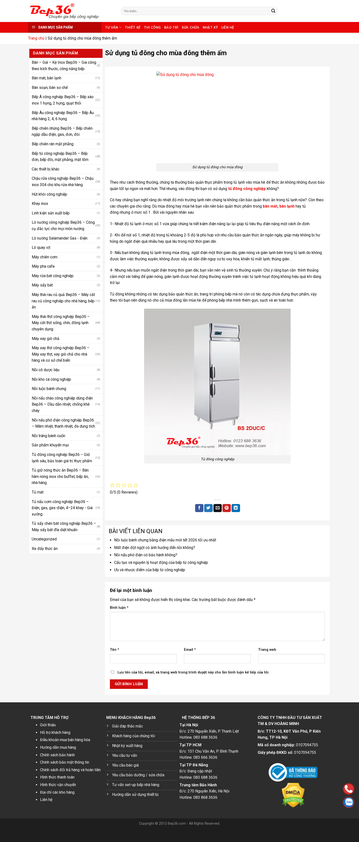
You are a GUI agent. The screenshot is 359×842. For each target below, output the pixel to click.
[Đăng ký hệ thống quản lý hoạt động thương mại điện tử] (293, 772)
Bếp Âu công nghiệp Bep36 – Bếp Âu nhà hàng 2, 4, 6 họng (63, 115)
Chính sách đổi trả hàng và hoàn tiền (70, 770)
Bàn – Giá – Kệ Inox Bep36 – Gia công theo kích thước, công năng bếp (64, 65)
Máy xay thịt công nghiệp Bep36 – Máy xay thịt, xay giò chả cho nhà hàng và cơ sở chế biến (60, 354)
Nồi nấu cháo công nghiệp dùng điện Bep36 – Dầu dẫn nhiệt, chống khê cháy (62, 404)
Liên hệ (227, 27)
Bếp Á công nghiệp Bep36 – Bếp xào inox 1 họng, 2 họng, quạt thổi (63, 100)
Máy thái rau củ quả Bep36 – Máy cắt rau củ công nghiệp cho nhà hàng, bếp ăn (63, 300)
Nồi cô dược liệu (45, 369)
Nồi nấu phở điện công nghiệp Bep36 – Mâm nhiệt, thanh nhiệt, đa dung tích (63, 423)
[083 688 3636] (317, 788)
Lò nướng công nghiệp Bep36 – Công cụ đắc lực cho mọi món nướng (63, 225)
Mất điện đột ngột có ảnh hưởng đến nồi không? (154, 547)
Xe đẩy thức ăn (45, 548)
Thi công (152, 27)
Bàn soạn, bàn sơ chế (50, 87)
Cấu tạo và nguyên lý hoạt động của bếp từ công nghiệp (161, 562)
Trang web (267, 650)
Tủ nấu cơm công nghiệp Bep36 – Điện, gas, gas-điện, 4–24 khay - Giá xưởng (62, 507)
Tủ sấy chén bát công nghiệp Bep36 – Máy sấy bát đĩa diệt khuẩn (64, 526)
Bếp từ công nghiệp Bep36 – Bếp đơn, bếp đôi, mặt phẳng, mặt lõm (60, 156)
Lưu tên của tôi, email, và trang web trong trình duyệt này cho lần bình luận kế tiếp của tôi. (193, 672)
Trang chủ (36, 38)
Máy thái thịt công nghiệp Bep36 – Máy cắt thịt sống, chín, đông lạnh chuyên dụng (61, 322)
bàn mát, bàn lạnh (279, 206)
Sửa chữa (190, 27)
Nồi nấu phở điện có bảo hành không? (145, 555)
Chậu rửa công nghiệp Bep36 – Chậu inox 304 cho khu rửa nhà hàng (63, 181)
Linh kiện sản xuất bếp (51, 212)
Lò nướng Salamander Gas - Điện (59, 238)
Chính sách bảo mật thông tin (64, 762)
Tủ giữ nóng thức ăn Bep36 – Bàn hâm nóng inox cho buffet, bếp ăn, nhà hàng (60, 476)
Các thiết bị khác (45, 169)
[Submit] (273, 11)
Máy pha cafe (43, 266)
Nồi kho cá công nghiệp (51, 379)
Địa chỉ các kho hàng (57, 792)
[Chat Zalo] (317, 802)
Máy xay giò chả (45, 338)
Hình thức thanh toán (57, 777)
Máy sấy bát (42, 285)
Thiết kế (132, 27)
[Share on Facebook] (199, 508)
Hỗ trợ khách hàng (55, 732)
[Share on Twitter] (208, 508)
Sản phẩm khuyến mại (50, 445)
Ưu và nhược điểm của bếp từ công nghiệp (149, 570)
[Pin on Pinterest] (226, 508)
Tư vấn (111, 27)
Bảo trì (171, 27)
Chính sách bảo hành (57, 755)
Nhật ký (210, 27)
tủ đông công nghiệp (247, 188)
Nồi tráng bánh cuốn (48, 435)
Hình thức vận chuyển (58, 784)
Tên (114, 650)
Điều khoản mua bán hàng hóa (65, 739)
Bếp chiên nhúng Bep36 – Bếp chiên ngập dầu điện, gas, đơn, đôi (62, 131)
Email (190, 650)
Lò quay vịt (41, 247)
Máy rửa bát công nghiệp (53, 275)
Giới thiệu (48, 725)
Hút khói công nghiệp (49, 194)
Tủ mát (37, 492)
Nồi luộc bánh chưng (49, 388)
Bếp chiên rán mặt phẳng (53, 143)
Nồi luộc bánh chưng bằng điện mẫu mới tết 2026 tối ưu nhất (165, 540)
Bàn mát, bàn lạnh (46, 78)
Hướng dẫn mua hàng (58, 747)
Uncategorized (44, 539)
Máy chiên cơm (44, 256)
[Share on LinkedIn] (236, 508)
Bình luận (119, 608)
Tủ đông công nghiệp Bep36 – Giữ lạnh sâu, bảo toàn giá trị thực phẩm (62, 457)
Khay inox (40, 203)
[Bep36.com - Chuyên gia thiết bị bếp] (71, 11)
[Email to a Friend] (217, 508)
